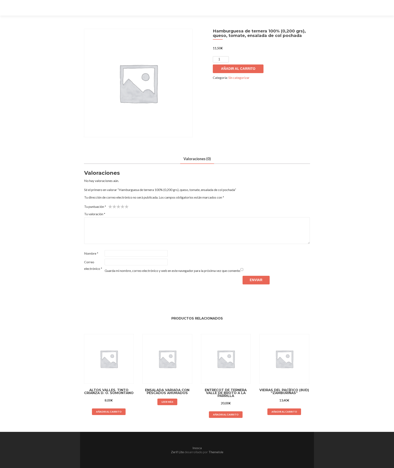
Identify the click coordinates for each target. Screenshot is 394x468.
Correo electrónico (93, 265)
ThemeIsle (215, 452)
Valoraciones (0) (197, 158)
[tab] (197, 159)
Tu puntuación (95, 206)
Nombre (91, 253)
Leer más (167, 401)
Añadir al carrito (238, 68)
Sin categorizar (239, 77)
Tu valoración (94, 214)
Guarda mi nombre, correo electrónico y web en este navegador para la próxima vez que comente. (173, 271)
